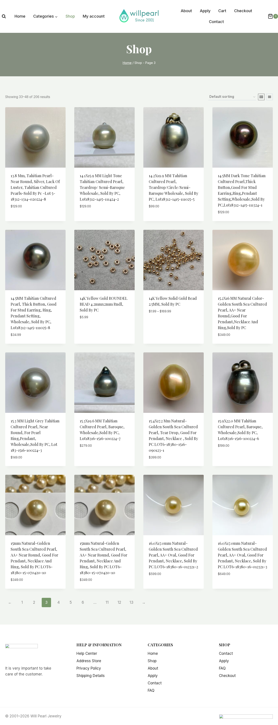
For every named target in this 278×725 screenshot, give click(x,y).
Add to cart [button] (91, 330)
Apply (205, 10)
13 (131, 602)
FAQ (151, 690)
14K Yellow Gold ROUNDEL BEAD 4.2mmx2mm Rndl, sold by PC (103, 304)
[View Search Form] (4, 16)
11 (107, 602)
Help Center (86, 653)
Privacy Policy (88, 668)
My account (94, 16)
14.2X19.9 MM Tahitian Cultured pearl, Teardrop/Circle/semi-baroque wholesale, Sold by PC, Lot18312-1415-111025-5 (173, 187)
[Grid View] (261, 97)
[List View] (269, 97)
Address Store (88, 661)
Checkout (243, 10)
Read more (20, 219)
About (186, 10)
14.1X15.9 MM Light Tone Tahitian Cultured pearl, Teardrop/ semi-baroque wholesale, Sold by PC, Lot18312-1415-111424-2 (102, 187)
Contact (216, 21)
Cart (222, 10)
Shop (70, 16)
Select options (163, 324)
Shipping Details (90, 675)
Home (20, 16)
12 (119, 602)
